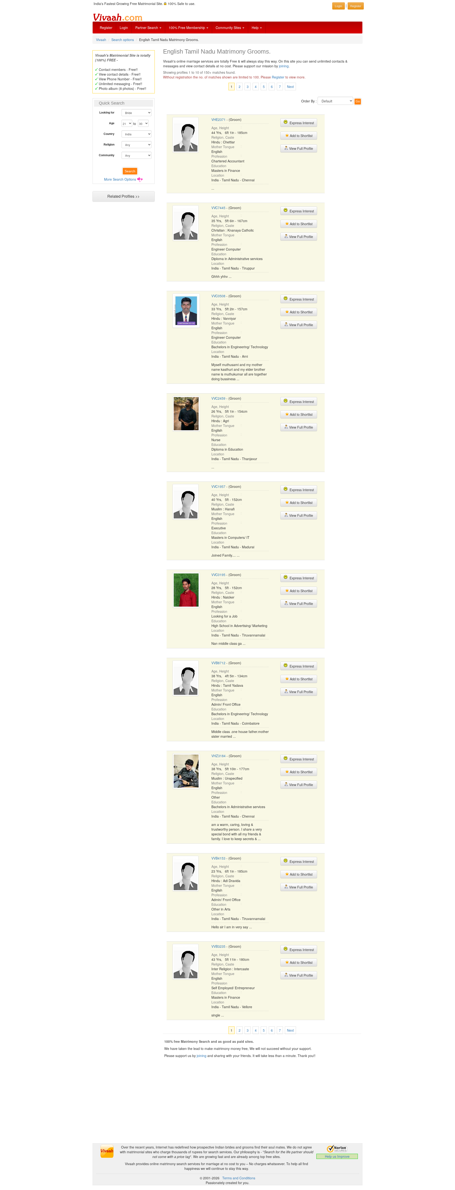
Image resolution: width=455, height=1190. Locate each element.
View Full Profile (300, 148)
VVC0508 (218, 295)
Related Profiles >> (123, 196)
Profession (219, 156)
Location (217, 175)
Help (255, 27)
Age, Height (220, 127)
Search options (122, 39)
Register (106, 27)
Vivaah (101, 39)
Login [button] (338, 6)
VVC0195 (218, 574)
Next (290, 86)
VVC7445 (218, 207)
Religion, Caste (222, 137)
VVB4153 (218, 858)
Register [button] (355, 6)
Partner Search (147, 27)
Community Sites (229, 27)
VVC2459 (218, 398)
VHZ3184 (218, 755)
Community (106, 155)
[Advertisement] (123, 295)
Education (218, 165)
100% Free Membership (187, 27)
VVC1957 (218, 486)
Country (109, 134)
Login (124, 27)
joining (284, 66)
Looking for (106, 112)
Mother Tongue (222, 146)
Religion (109, 144)
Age (111, 123)
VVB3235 (218, 946)
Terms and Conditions (238, 1178)
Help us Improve (337, 1156)
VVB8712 (218, 662)
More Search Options (120, 179)
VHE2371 (218, 119)
